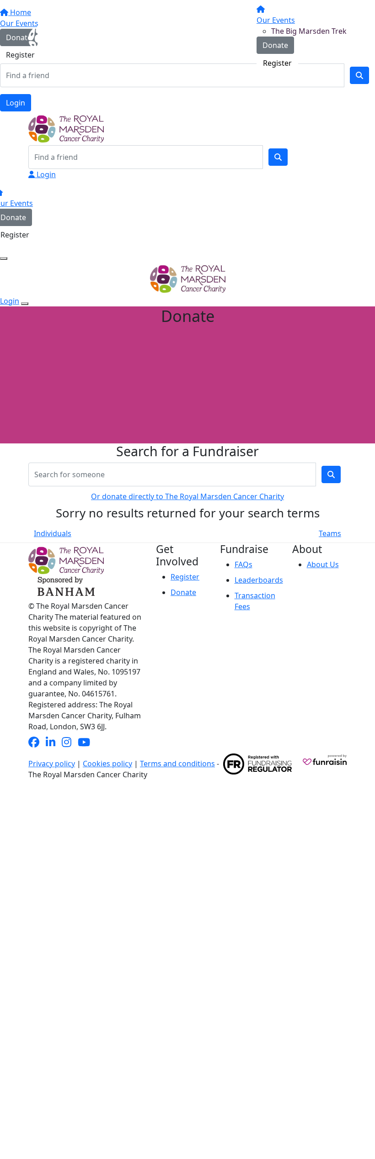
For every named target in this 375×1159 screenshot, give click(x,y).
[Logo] (62, 37)
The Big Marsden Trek (309, 31)
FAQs (243, 564)
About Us (323, 564)
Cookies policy (107, 764)
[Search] (278, 157)
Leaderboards (259, 580)
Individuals (52, 533)
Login (15, 103)
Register (277, 63)
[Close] (24, 303)
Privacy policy (51, 764)
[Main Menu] (3, 258)
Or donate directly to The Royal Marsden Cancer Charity (187, 496)
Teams (330, 533)
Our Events (276, 20)
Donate (275, 45)
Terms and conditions (177, 764)
